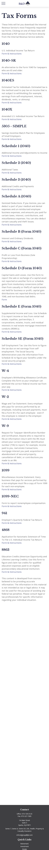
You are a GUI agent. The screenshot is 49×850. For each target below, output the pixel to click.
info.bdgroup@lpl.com (25, 835)
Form (4, 299)
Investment (24, 846)
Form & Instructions (12, 53)
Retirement (24, 844)
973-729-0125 (27, 814)
